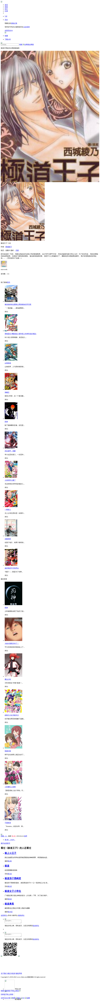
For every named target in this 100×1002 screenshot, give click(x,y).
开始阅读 (7, 991)
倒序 (25, 836)
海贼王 (7, 392)
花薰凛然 (8, 539)
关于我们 (4, 973)
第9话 (10, 899)
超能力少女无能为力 (12, 715)
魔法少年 (8, 679)
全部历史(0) (9, 30)
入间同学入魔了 (10, 480)
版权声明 (19, 973)
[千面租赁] (13, 820)
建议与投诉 (11, 973)
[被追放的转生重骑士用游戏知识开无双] (11, 301)
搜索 (20, 44)
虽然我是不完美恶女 (12, 568)
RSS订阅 (7, 998)
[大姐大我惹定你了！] (13, 640)
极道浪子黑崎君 (13, 878)
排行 (6, 9)
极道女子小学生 (13, 891)
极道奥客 (9, 903)
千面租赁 (8, 823)
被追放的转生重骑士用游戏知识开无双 (18, 304)
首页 (6, 5)
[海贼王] (11, 389)
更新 (6, 7)
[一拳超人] (11, 506)
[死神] (11, 418)
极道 (7, 865)
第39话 (10, 912)
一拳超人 (8, 509)
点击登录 (26, 27)
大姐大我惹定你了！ (12, 643)
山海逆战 (8, 363)
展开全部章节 (5, 843)
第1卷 (14, 836)
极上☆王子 (10, 853)
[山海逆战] (11, 360)
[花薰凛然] (11, 536)
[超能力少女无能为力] (13, 712)
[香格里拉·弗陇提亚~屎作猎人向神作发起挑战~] (11, 331)
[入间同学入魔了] (11, 477)
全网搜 (31, 44)
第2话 (10, 886)
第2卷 (10, 861)
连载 (4, 836)
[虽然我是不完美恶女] (11, 565)
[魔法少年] (13, 676)
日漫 (6, 11)
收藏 (2, 991)
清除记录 (14, 23)
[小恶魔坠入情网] (13, 784)
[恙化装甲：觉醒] (11, 448)
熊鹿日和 (8, 751)
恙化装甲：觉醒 (10, 451)
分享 (2, 998)
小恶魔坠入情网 (10, 787)
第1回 (10, 874)
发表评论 (36, 925)
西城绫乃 (8, 247)
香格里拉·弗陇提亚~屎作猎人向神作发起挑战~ (21, 334)
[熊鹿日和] (13, 748)
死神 (6, 421)
